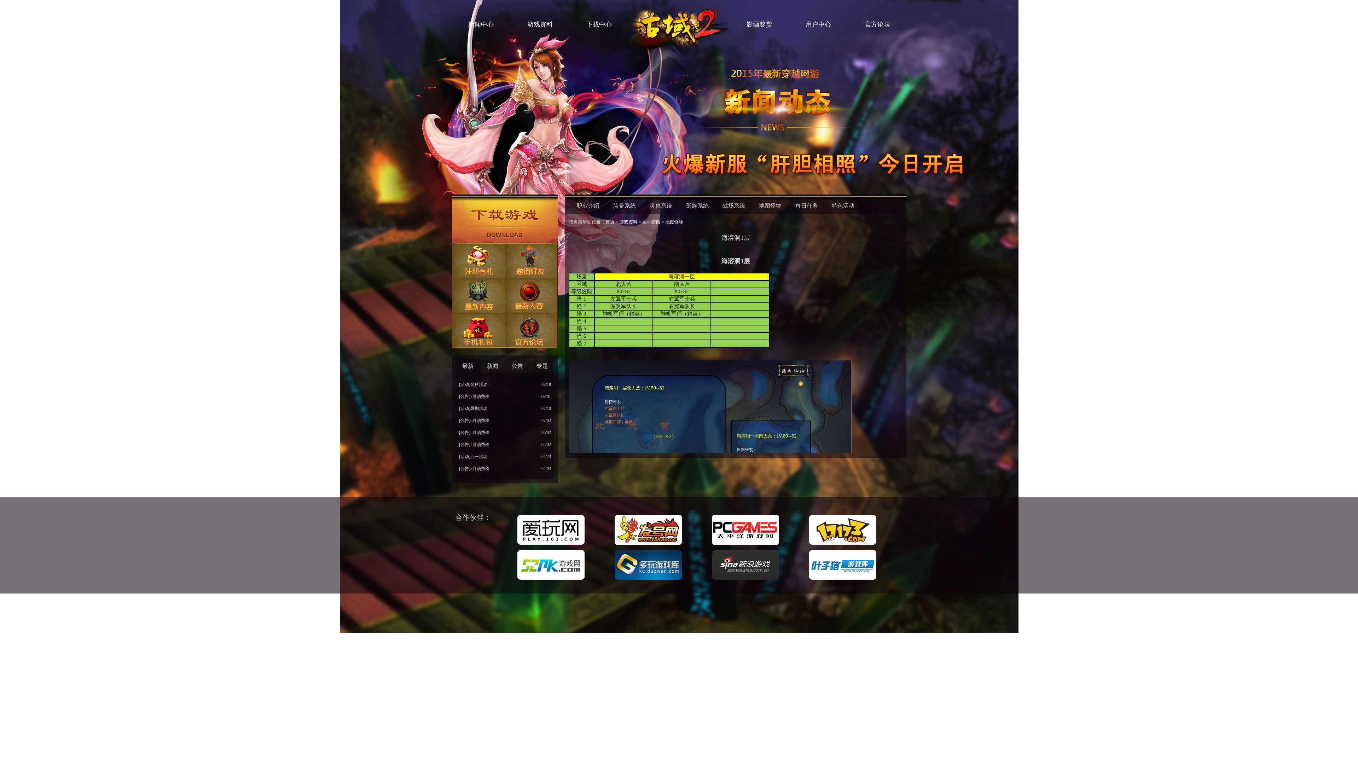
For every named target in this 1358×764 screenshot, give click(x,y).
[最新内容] (478, 295)
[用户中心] (531, 295)
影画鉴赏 (759, 24)
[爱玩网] (551, 545)
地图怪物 (770, 206)
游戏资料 (540, 24)
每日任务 (806, 206)
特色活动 (843, 206)
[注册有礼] (478, 260)
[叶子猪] (842, 580)
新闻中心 (481, 24)
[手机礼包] (478, 330)
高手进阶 (651, 222)
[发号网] (648, 545)
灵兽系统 (661, 206)
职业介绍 (588, 206)
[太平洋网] (745, 545)
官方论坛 (877, 24)
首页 (610, 222)
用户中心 (818, 24)
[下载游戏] (505, 220)
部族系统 (697, 206)
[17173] (842, 545)
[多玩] (648, 580)
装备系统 (624, 206)
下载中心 (599, 24)
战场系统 (733, 206)
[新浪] (745, 580)
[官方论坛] (531, 330)
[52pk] (551, 580)
